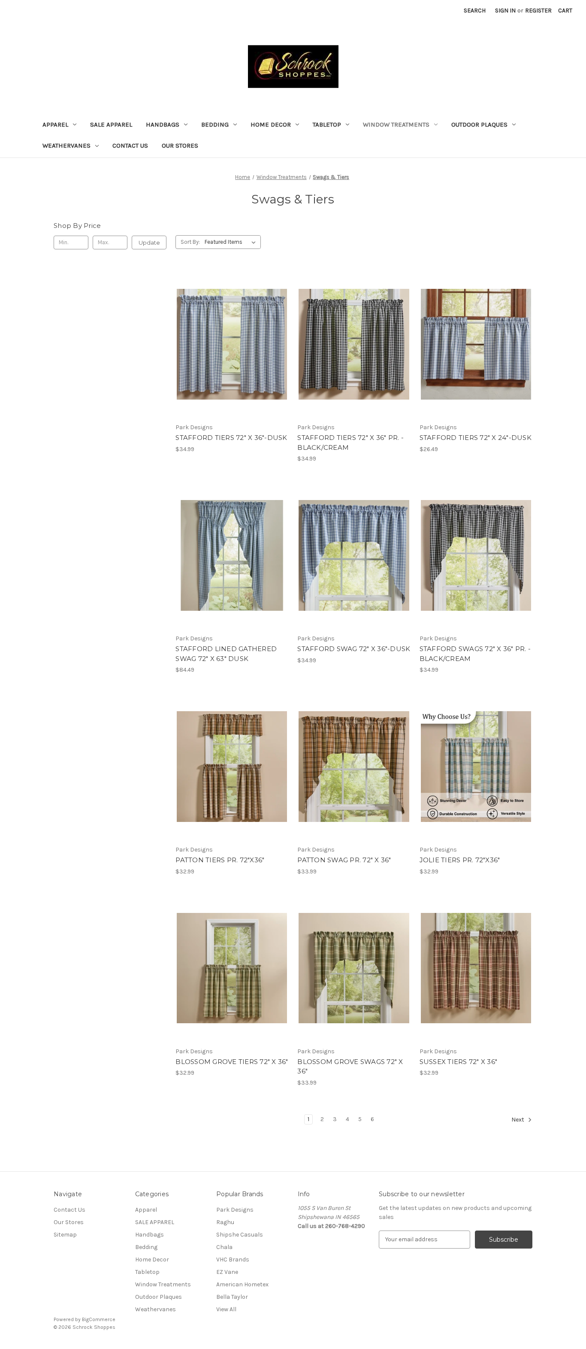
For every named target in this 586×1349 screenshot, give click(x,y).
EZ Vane (227, 1272)
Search (475, 10)
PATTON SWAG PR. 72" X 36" (344, 860)
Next (518, 1119)
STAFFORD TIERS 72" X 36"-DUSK (231, 437)
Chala (224, 1247)
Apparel (55, 124)
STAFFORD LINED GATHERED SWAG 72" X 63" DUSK (226, 654)
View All (226, 1309)
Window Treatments (396, 124)
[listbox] (231, 242)
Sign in (505, 10)
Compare (229, 344)
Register (538, 10)
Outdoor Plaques (479, 124)
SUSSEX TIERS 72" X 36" (459, 1062)
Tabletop (327, 124)
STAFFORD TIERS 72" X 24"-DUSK (476, 437)
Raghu (225, 1222)
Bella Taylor (232, 1296)
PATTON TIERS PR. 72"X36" (219, 860)
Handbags (162, 124)
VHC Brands (232, 1259)
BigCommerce (98, 1319)
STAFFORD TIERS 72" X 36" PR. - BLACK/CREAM (350, 442)
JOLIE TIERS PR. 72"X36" (460, 860)
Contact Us (130, 145)
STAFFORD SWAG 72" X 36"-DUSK (353, 649)
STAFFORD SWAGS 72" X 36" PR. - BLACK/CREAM (475, 654)
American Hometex (242, 1284)
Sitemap (65, 1234)
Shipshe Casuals (239, 1234)
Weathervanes (66, 145)
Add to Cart (232, 359)
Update (149, 242)
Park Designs (235, 1209)
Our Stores (180, 145)
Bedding (215, 124)
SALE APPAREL (111, 124)
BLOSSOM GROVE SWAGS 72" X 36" (350, 1067)
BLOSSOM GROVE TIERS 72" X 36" (231, 1062)
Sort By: (190, 242)
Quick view (230, 329)
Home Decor (271, 124)
